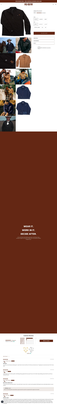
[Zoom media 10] (8, 108)
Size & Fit (35, 43)
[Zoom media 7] (23, 76)
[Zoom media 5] (23, 61)
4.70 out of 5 (13, 340)
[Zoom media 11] (23, 108)
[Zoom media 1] (15, 21)
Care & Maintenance (36, 40)
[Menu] (1, 4)
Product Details (36, 38)
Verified (28, 353)
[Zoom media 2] (8, 45)
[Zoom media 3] (23, 45)
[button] (39, 12)
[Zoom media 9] (23, 92)
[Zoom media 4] (8, 61)
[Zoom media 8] (8, 92)
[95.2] (26, 349)
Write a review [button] (46, 341)
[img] (5, 359)
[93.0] (31, 349)
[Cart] (55, 4)
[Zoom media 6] (8, 76)
